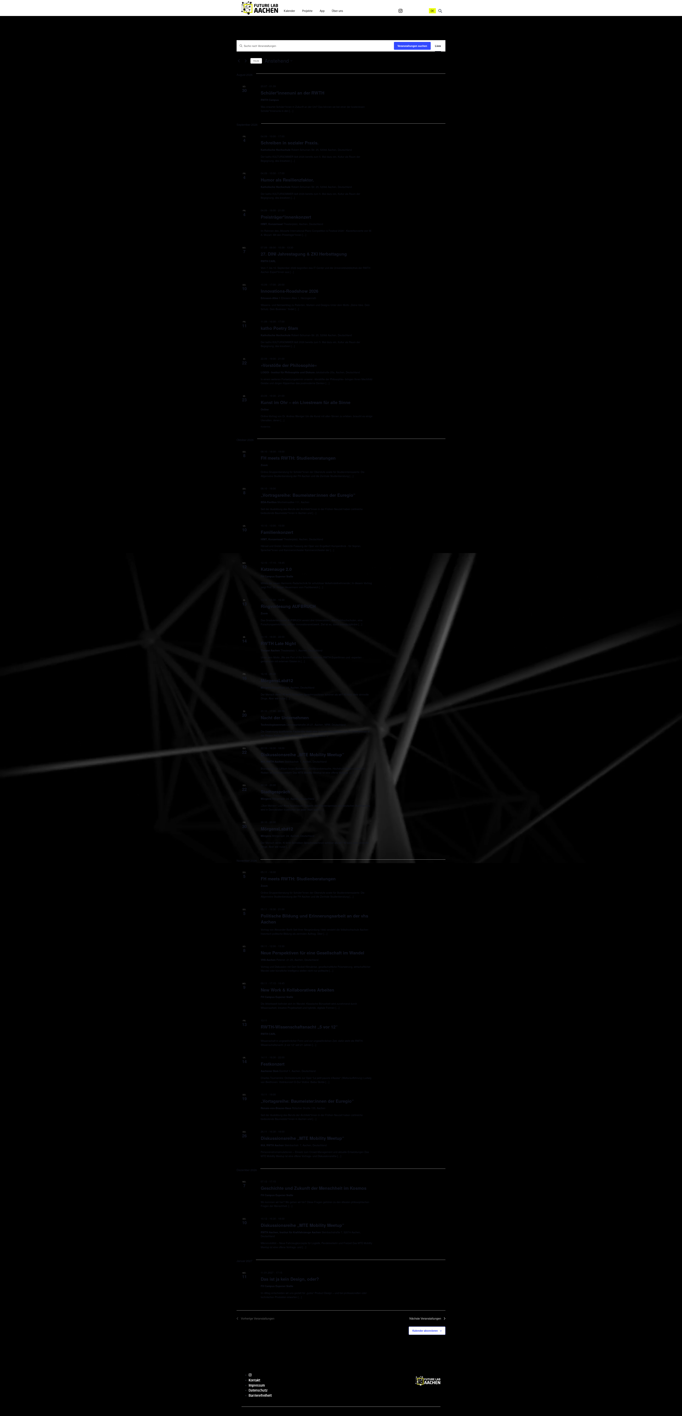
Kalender (289, 10)
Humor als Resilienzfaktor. (287, 180)
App (322, 10)
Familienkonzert (277, 532)
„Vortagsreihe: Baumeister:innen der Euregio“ (307, 1101)
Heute (256, 60)
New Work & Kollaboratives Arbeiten (297, 990)
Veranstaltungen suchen (412, 46)
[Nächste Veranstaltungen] (245, 61)
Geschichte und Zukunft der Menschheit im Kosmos (313, 1188)
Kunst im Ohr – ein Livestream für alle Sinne (305, 402)
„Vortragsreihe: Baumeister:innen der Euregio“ (308, 495)
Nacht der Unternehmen (285, 717)
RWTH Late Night (278, 643)
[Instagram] (400, 10)
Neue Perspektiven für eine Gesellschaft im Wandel (312, 953)
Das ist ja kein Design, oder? (290, 1279)
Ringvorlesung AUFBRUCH (288, 606)
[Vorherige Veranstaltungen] (239, 61)
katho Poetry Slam (279, 328)
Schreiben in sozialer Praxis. (290, 143)
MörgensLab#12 (277, 680)
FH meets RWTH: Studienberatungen (298, 458)
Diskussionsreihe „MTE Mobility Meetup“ (302, 754)
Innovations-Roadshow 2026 (289, 291)
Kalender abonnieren (425, 1330)
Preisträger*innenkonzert (286, 217)
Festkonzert (273, 1064)
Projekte (307, 10)
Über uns (337, 10)
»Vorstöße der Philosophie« (289, 365)
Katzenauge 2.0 (276, 569)
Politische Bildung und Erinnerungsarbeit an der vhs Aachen (314, 919)
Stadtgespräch (275, 792)
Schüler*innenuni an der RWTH (292, 93)
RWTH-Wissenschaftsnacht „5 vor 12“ (299, 1027)
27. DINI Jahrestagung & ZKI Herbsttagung (304, 254)
